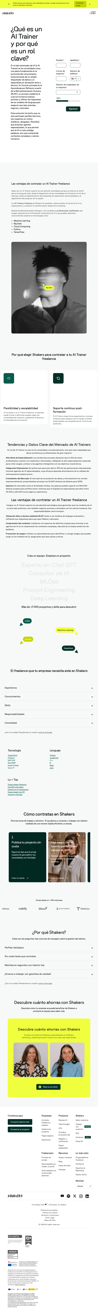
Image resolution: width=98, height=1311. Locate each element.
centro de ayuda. (45, 732)
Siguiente (73, 109)
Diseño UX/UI (81, 1175)
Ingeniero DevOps (15, 795)
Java (51, 768)
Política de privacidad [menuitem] (49, 1210)
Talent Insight (64, 1124)
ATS (60, 1128)
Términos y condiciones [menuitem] (50, 1215)
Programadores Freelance (82, 1158)
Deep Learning (49, 598)
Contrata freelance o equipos (46, 1122)
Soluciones (46, 1140)
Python (53, 755)
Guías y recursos (65, 1157)
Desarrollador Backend (17, 785)
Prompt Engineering (49, 589)
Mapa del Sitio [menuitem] (50, 1220)
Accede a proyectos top (64, 1133)
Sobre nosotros (82, 1120)
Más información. (20, 1284)
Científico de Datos (15, 787)
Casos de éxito (64, 1166)
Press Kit (79, 1141)
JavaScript (54, 758)
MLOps (49, 581)
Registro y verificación (63, 1140)
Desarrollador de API (16, 792)
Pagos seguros (47, 1136)
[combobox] (68, 92)
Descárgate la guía (80, 4)
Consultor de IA (49, 573)
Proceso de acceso (46, 1158)
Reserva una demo (50, 1087)
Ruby (52, 765)
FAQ (77, 1133)
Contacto (79, 1137)
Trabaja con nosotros (79, 1126)
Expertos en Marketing (80, 1169)
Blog (60, 1161)
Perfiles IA (80, 1164)
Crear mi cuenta (18, 878)
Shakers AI (63, 1120)
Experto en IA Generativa (18, 790)
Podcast (62, 1170)
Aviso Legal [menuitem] (50, 1218)
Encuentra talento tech (20, 1122)
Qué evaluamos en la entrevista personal (49, 1173)
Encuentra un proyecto (20, 1129)
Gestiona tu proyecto (46, 1130)
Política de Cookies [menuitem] (50, 1213)
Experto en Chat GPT (49, 564)
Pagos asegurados (63, 1146)
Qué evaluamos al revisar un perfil (49, 1165)
